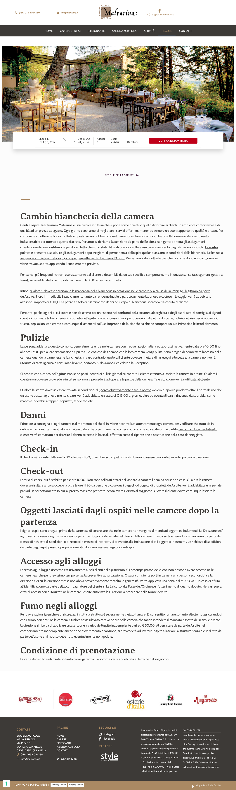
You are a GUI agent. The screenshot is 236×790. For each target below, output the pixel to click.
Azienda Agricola (124, 31)
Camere (62, 739)
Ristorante (96, 31)
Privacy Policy (59, 784)
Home (60, 735)
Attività (149, 31)
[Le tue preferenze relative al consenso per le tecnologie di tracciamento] (6, 783)
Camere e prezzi (70, 31)
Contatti (185, 31)
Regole (167, 31)
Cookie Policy (76, 784)
